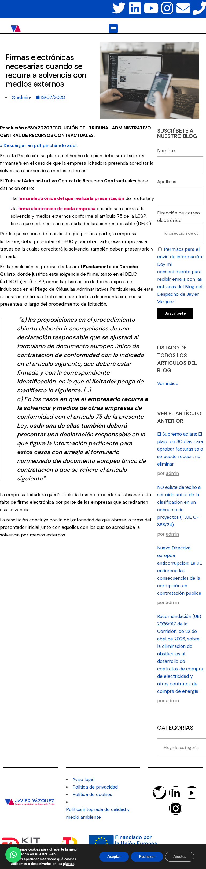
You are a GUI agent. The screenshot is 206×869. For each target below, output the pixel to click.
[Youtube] (151, 8)
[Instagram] (167, 8)
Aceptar (114, 856)
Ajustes (179, 856)
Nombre (166, 150)
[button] (113, 28)
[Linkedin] (135, 8)
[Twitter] (119, 8)
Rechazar (147, 856)
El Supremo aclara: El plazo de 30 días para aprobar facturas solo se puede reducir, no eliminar (180, 449)
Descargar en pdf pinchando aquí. (40, 145)
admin (172, 473)
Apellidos (166, 181)
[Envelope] (183, 8)
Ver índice (167, 383)
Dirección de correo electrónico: (178, 216)
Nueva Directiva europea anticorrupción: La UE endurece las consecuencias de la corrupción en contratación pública (179, 570)
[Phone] (199, 8)
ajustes (68, 864)
